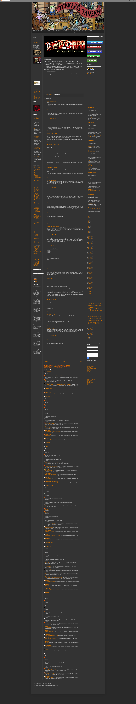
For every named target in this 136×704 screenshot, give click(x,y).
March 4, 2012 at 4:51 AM (54, 167)
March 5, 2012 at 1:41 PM (53, 314)
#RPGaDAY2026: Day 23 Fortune (92, 108)
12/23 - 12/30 (90, 236)
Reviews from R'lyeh (48, 379)
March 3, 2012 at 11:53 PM (55, 144)
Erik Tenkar (48, 220)
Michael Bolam (49, 226)
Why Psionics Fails (47, 415)
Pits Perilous (47, 438)
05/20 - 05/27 (90, 274)
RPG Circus (89, 381)
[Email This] (55, 94)
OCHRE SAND (47, 585)
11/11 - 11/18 (90, 243)
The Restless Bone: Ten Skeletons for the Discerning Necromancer (37, 91)
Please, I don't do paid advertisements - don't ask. (51, 638)
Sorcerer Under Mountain (91, 112)
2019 (88, 225)
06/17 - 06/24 (90, 269)
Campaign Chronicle (48, 607)
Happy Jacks (89, 370)
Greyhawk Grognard (48, 426)
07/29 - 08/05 (90, 262)
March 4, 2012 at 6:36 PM (52, 245)
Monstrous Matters (90, 134)
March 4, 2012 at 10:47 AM (54, 220)
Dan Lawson (48, 215)
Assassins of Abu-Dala (37, 167)
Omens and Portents (48, 576)
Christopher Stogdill (37, 280)
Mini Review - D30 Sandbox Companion (37, 156)
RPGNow (68, 365)
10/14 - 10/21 (90, 248)
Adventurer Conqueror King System (37, 229)
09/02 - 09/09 (90, 256)
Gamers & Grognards (48, 596)
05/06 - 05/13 (90, 277)
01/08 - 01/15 (90, 334)
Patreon (59, 30)
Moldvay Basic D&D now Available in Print (50, 474)
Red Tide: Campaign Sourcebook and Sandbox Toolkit (53, 76)
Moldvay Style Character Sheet (36, 253)
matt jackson (49, 205)
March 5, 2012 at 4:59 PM (53, 335)
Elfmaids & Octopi (48, 392)
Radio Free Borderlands (90, 377)
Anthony (48, 335)
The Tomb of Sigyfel (37, 203)
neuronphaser (47, 641)
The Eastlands (36, 197)
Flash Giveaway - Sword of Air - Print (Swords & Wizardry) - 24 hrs (37, 148)
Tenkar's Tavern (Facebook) (37, 30)
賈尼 (47, 299)
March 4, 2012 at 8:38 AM (53, 187)
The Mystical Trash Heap (49, 485)
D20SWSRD (36, 209)
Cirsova (89, 116)
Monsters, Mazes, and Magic (92, 172)
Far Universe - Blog (91, 194)
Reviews (45, 30)
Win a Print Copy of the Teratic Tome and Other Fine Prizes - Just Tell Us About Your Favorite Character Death (37, 137)
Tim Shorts (48, 112)
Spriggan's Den (47, 522)
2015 (88, 230)
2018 (88, 226)
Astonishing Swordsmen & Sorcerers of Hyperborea (36, 235)
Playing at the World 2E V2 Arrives (49, 531)
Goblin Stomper (47, 626)
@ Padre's (89, 164)
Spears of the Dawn (37, 242)
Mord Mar (46, 657)
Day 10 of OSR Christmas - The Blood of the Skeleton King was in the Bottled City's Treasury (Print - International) (37, 118)
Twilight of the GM (47, 550)
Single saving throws (48, 435)
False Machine (47, 450)
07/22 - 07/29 (90, 263)
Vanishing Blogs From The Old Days (50, 423)
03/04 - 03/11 (90, 288)
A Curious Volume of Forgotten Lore (37, 227)
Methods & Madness (48, 434)
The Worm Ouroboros (48, 566)
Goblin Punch (47, 493)
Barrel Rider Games (66, 30)
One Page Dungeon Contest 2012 (37, 187)
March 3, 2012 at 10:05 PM (54, 112)
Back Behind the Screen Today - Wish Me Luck (95, 323)
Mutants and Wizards (48, 515)
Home (64, 361)
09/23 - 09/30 (90, 252)
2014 (88, 231)
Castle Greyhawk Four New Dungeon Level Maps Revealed (53, 482)
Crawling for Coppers (48, 600)
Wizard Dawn (36, 217)
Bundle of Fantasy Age (48, 665)
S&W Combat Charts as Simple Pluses (37, 208)
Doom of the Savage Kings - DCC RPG (37, 175)
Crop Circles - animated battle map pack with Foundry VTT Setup (37, 97)
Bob (47, 278)
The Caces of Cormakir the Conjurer (37, 196)
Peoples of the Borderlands (36, 87)
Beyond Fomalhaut (48, 383)
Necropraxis (47, 565)
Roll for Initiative (89, 380)
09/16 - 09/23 (90, 253)
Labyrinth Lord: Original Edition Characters (36, 239)
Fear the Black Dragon (90, 366)
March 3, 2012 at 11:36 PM (53, 133)
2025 (88, 217)
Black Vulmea (49, 144)
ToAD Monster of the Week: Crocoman (50, 581)
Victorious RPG (47, 538)
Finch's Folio (47, 637)
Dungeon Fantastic (48, 400)
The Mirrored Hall (36, 200)
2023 (88, 220)
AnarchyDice (47, 630)
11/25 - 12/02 (90, 241)
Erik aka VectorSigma (50, 151)
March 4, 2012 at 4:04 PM (55, 226)
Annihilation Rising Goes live (49, 615)
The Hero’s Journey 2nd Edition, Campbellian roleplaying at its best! (54, 577)
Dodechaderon (36, 215)
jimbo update (47, 509)
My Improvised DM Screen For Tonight (93, 322)
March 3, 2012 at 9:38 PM (53, 101)
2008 (88, 341)
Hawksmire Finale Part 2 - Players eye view (51, 393)
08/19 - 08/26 (90, 258)
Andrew (48, 314)
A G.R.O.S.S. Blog (47, 676)
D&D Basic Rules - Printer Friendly (37, 248)
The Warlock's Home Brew (49, 672)
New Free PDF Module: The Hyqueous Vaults (51, 669)
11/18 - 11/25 (90, 242)
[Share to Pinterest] (59, 94)
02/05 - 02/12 (90, 329)
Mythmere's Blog (90, 189)
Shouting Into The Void (48, 396)
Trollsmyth (46, 534)
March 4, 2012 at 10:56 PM (56, 271)
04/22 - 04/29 (90, 279)
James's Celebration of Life (48, 619)
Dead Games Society (90, 364)
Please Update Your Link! (48, 646)
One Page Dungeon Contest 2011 (37, 185)
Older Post (81, 361)
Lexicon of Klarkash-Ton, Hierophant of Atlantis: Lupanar (52, 535)
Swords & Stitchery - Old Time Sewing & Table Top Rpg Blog (54, 375)
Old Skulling (47, 592)
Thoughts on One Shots (91, 307)
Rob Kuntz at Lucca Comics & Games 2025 (51, 519)
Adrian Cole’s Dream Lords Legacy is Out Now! (94, 117)
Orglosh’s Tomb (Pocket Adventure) (37, 263)
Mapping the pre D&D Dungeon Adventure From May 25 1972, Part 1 (54, 501)
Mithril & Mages (36, 218)
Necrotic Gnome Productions (49, 569)
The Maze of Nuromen (37, 199)
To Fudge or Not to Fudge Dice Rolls (92, 173)
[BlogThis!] (56, 94)
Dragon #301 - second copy (49, 512)
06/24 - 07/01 (90, 268)
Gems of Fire (36, 179)
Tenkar (36, 281)
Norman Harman (49, 271)
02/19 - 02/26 (90, 327)
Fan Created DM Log (37, 265)
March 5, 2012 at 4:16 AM (52, 299)
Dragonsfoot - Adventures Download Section (37, 177)
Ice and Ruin (47, 477)
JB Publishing (47, 580)
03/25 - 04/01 (90, 284)
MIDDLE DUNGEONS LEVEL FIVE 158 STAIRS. (51, 635)
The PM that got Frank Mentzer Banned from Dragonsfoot (37, 128)
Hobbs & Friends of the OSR (91, 372)
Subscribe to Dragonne (48, 427)
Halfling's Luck (47, 588)
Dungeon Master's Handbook (91, 365)
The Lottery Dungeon (37, 198)
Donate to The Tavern (90, 73)
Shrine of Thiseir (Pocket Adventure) (37, 259)
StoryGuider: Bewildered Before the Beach (37, 95)
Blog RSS (89, 207)
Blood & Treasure (36, 237)
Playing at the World (48, 530)
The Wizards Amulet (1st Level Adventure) (37, 257)
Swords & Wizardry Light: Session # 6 (50, 677)
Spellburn (88, 385)
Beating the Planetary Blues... (49, 439)
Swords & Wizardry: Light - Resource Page (52, 32)
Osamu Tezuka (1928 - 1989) (49, 558)
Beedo (48, 234)
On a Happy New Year (48, 505)
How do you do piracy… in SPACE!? (50, 523)
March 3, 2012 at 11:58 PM (57, 151)
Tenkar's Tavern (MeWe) (73, 32)
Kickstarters (50, 30)
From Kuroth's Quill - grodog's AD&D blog (51, 481)
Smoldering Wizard (48, 473)
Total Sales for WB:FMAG (91, 199)
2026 (88, 216)
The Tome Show (89, 390)
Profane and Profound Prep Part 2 (49, 631)
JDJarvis (48, 187)
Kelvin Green (49, 167)
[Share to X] (57, 94)
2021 (88, 222)
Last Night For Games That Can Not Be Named (95, 310)
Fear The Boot (89, 367)
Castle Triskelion (47, 634)
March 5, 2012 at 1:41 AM (52, 278)
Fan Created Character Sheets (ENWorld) (37, 252)
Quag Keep (47, 511)
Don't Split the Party (48, 546)
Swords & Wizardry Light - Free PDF (77, 30)
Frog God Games (64, 32)
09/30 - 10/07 (90, 251)
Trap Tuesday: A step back (48, 623)
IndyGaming (47, 561)
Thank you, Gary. (90, 165)
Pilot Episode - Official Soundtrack (37, 89)
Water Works (47, 380)
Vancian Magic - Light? (91, 315)
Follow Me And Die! (48, 422)
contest (47, 95)
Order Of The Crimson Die (49, 572)
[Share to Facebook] (58, 94)
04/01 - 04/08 (90, 283)
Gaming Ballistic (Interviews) (91, 368)
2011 (88, 337)
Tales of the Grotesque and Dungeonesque (37, 189)
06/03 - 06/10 (90, 272)
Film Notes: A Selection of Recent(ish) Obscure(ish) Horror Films (53, 462)
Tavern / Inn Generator (37, 216)
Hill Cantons (47, 465)
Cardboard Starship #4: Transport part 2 (50, 389)
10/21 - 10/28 (90, 247)
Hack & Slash (47, 504)
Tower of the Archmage (48, 388)
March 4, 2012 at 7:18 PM (54, 263)
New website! (47, 642)
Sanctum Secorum (90, 382)
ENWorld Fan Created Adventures (37, 255)
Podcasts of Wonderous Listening (38, 32)
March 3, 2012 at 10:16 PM (52, 118)
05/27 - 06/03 (90, 273)
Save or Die (89, 384)
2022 (88, 221)
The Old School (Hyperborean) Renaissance (51, 466)
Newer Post (46, 361)
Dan (47, 328)
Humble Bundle (47, 366)
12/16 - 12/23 (90, 237)
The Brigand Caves (37, 194)
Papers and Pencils (48, 489)
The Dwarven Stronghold (91, 203)
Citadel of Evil (36, 173)
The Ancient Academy (37, 191)
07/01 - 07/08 (90, 267)
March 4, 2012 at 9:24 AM (54, 205)
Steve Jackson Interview (48, 573)
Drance (48, 133)
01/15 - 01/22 (90, 333)
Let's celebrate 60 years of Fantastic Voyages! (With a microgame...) (54, 419)
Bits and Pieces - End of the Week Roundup (94, 302)
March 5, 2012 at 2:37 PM (52, 328)
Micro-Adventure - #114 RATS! (49, 470)
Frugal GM (46, 446)
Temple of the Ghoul (37, 190)
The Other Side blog (48, 371)
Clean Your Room (47, 562)
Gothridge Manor (47, 469)
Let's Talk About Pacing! (48, 627)
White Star (55, 30)
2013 (88, 232)
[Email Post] (54, 94)
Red (47, 245)
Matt (47, 118)
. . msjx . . (89, 150)
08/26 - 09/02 (90, 257)
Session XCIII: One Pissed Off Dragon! (50, 673)
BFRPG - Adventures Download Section (37, 169)
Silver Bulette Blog (48, 622)
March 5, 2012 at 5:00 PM (53, 342)
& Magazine (36, 213)
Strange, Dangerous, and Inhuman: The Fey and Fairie (52, 589)
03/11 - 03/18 (90, 287)
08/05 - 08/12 (90, 261)
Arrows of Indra (36, 232)
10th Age (35, 166)
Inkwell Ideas (90, 130)
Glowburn (88, 369)
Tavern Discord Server (88, 30)
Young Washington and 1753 (49, 458)
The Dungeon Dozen (48, 653)
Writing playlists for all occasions (49, 539)
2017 (88, 227)
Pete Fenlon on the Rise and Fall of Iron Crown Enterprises (53, 431)
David (47, 180)
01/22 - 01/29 (90, 332)
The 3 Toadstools (47, 442)
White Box (46, 649)
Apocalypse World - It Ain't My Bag (93, 294)
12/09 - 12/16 (90, 238)
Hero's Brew (89, 371)
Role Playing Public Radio (91, 378)
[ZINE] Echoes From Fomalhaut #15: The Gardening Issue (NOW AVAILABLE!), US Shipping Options (58, 384)
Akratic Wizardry (47, 430)
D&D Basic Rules (36, 246)
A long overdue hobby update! (49, 527)
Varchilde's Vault (47, 526)
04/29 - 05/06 (90, 278)
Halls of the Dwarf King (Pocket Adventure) (37, 261)
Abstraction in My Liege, (48, 478)
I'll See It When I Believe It (49, 542)
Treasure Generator (37, 264)
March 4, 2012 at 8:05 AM (52, 180)
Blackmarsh (36, 170)
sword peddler (90, 180)
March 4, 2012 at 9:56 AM (54, 215)
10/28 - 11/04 (90, 246)
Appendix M (47, 584)
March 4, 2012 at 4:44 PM (52, 234)
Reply (47, 109)
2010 (88, 338)
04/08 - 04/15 (90, 282)
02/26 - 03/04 (90, 289)
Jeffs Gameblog (47, 508)
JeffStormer (48, 263)
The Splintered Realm (91, 122)
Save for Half (89, 383)
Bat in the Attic (47, 407)
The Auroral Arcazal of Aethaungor (37, 193)
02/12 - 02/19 (90, 328)
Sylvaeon (48, 101)
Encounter (35, 214)
